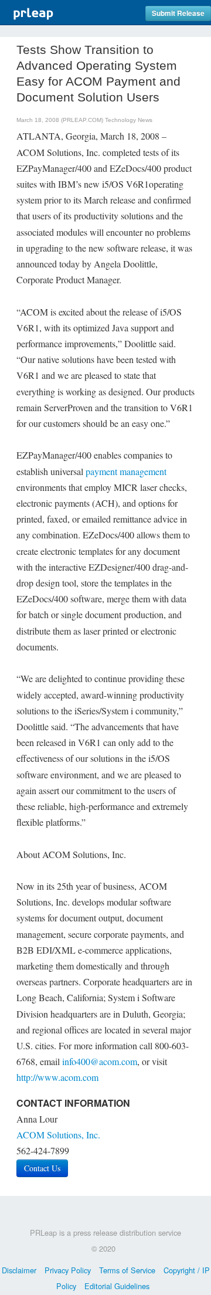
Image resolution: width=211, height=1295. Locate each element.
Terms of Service (127, 1270)
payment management (126, 471)
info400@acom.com (99, 1061)
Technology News (128, 120)
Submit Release (178, 13)
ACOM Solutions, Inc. (58, 1134)
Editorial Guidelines (116, 1285)
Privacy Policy (68, 1270)
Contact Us (42, 1168)
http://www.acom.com (57, 1077)
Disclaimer (19, 1270)
